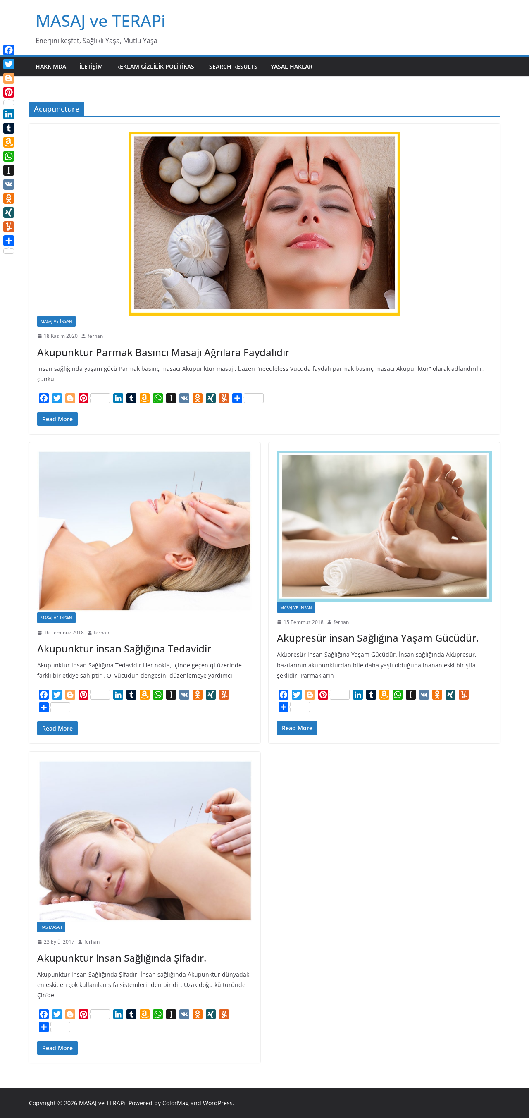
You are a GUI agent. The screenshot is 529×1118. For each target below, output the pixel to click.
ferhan (95, 335)
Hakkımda (51, 66)
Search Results (233, 66)
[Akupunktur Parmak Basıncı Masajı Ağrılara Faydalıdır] (264, 224)
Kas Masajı (51, 927)
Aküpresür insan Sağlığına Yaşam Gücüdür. (378, 638)
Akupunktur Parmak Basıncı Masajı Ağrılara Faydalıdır (163, 352)
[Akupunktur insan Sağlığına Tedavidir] (144, 531)
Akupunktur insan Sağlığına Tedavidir (124, 648)
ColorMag (175, 1103)
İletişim (91, 66)
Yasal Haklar (291, 66)
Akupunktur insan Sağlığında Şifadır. (121, 958)
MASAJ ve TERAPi (101, 20)
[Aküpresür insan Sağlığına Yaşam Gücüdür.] (384, 526)
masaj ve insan (56, 321)
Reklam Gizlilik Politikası (156, 66)
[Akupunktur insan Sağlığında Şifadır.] (144, 841)
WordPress (218, 1103)
